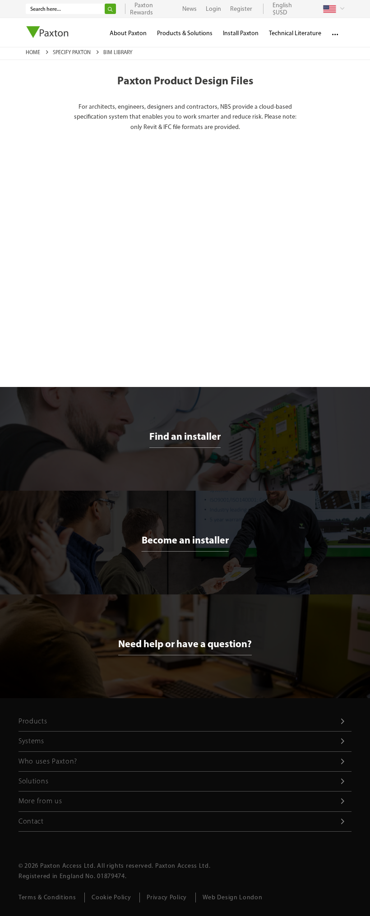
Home (34, 52)
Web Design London (233, 897)
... (335, 31)
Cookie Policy (111, 897)
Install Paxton (241, 33)
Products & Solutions (185, 33)
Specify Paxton (72, 52)
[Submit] (110, 9)
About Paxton (128, 33)
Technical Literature (295, 33)
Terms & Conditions (47, 897)
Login (213, 9)
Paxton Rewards (141, 8)
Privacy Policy (167, 897)
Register (241, 9)
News (189, 9)
